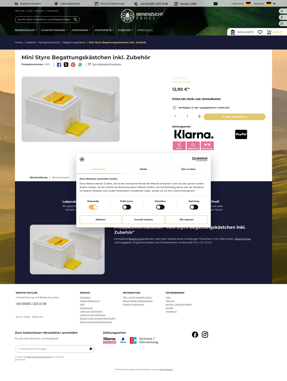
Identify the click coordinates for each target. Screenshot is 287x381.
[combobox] (47, 20)
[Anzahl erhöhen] (200, 116)
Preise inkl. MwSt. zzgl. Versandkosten (196, 98)
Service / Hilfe (188, 3)
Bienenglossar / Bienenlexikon (138, 301)
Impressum (53, 10)
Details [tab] (143, 169)
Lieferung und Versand (91, 311)
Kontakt (39, 10)
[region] (92, 109)
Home (18, 42)
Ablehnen (101, 219)
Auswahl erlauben (143, 219)
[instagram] (205, 334)
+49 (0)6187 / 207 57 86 (31, 303)
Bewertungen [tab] (60, 177)
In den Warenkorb (234, 116)
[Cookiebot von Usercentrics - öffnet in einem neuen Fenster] (194, 159)
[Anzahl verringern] (175, 116)
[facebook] (195, 334)
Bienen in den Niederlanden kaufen (97, 318)
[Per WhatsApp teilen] (80, 65)
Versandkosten (166, 369)
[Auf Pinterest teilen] (73, 65)
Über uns (19, 10)
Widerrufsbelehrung (90, 301)
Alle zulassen (186, 219)
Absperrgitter (243, 238)
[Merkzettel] (260, 32)
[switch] (126, 207)
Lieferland (237, 3)
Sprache (259, 3)
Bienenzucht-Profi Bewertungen (96, 322)
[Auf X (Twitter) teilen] (66, 65)
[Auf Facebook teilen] (58, 65)
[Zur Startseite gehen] (142, 16)
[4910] (71, 109)
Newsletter (85, 297)
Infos (168, 297)
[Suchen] (76, 20)
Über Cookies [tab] (188, 169)
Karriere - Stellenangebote (178, 304)
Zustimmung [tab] (98, 169)
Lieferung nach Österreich (93, 315)
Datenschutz (86, 308)
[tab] (38, 177)
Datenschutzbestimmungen (39, 357)
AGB (82, 304)
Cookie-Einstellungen (133, 304)
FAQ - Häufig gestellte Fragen (137, 297)
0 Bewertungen (181, 81)
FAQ (30, 10)
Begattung (135, 238)
